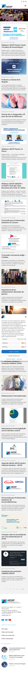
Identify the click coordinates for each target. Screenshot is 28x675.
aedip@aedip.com (6, 615)
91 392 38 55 (7, 613)
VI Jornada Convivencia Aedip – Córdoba (13, 256)
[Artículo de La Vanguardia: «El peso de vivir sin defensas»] (14, 101)
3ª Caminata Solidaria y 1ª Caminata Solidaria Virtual (11, 362)
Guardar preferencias (14, 355)
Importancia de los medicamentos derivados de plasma (12, 292)
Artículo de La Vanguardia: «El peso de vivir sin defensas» (13, 115)
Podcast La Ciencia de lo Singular (10, 81)
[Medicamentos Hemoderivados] (14, 383)
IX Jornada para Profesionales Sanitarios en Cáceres (13, 221)
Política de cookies (10, 359)
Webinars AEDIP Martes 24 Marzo (12, 150)
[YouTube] (26, 1)
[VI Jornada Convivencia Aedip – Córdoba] (14, 242)
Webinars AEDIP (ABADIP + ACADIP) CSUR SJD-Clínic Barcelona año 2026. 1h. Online (13, 186)
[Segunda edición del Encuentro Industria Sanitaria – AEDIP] (14, 450)
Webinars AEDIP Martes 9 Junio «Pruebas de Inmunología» (13, 46)
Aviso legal (19, 359)
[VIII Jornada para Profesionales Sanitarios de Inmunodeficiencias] (14, 485)
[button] (26, 317)
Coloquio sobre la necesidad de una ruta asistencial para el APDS (13, 536)
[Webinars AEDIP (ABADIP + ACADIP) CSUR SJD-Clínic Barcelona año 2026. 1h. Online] (14, 170)
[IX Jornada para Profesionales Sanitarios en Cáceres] (14, 207)
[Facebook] (22, 1)
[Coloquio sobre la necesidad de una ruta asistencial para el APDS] (14, 521)
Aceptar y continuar (14, 351)
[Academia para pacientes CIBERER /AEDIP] (14, 558)
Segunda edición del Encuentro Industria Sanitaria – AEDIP (13, 464)
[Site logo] (7, 6)
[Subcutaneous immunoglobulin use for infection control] (14, 415)
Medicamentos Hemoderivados (13, 396)
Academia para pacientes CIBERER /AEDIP (11, 572)
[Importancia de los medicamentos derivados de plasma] (14, 277)
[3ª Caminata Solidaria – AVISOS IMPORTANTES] (14, 313)
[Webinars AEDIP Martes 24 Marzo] (14, 136)
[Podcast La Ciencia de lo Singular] (14, 66)
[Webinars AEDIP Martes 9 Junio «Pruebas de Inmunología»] (14, 32)
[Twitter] (24, 1)
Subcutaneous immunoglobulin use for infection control (13, 429)
